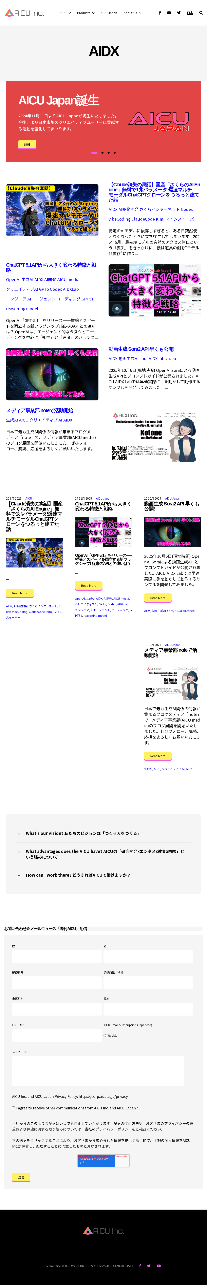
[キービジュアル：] (52, 234)
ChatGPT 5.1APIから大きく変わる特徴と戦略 (51, 267)
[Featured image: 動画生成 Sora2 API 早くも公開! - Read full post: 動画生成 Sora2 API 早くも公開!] (172, 532)
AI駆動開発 (128, 209)
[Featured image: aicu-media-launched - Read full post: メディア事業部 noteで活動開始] (172, 682)
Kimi (160, 219)
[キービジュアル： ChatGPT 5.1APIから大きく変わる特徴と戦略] (155, 315)
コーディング (68, 299)
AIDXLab (71, 289)
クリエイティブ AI (46, 420)
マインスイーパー (182, 219)
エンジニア (16, 299)
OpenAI (13, 279)
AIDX (113, 209)
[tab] (94, 153)
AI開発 (50, 279)
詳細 (27, 144)
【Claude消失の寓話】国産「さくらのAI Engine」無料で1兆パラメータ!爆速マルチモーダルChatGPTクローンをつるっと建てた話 (154, 192)
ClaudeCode (143, 219)
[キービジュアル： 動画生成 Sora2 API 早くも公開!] (52, 399)
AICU (63, 13)
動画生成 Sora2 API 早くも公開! (141, 349)
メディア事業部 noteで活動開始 (39, 410)
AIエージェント (41, 299)
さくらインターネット (159, 209)
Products (83, 13)
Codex (187, 209)
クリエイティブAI (22, 289)
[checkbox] (148, 1036)
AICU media (68, 279)
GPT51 (87, 299)
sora (143, 358)
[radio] (148, 1036)
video (171, 358)
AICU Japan (109, 13)
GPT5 (44, 289)
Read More (19, 593)
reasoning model (22, 308)
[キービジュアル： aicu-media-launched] (155, 460)
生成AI (27, 279)
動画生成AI (128, 358)
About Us (130, 13)
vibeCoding (119, 219)
